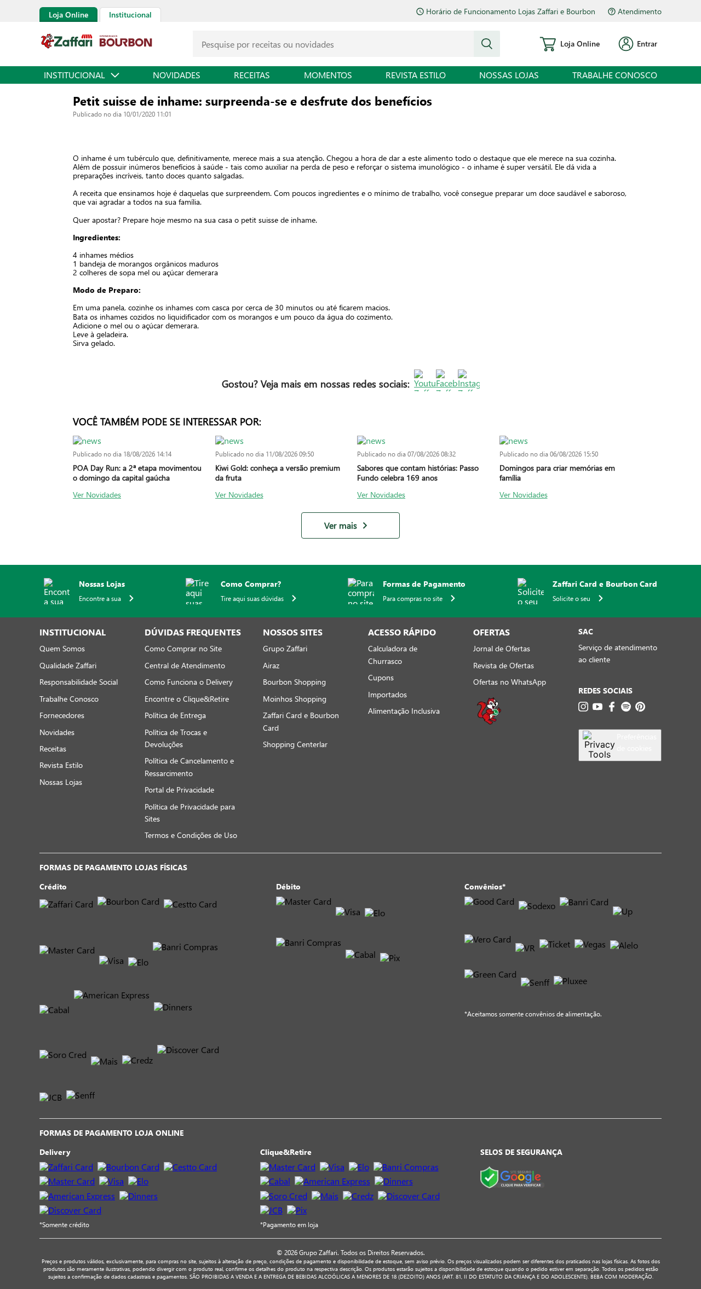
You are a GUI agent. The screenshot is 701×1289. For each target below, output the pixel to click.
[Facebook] (612, 707)
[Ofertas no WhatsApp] (489, 723)
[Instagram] (583, 707)
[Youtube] (597, 707)
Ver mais (340, 525)
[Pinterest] (640, 707)
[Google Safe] (512, 1178)
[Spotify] (626, 707)
